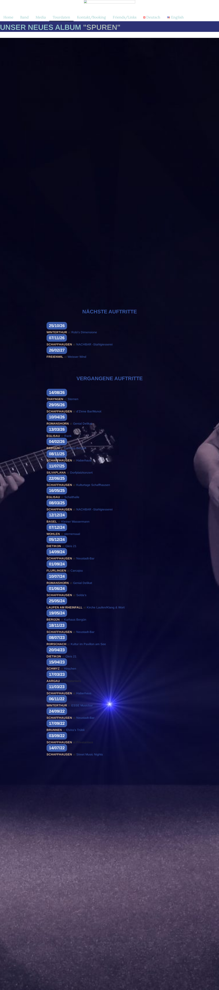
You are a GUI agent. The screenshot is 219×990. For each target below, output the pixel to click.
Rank (68, 436)
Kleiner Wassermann (75, 521)
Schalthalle (71, 497)
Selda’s (81, 595)
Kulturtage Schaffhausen (93, 485)
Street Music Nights (89, 754)
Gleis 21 (70, 546)
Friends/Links (125, 17)
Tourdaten (61, 17)
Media (41, 17)
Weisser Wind (77, 356)
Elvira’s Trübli (75, 730)
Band (24, 17)
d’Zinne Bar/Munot (88, 411)
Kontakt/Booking (91, 17)
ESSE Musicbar (82, 705)
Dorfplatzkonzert (81, 472)
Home (8, 17)
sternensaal (72, 534)
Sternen (73, 399)
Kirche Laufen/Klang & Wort (106, 607)
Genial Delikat (82, 423)
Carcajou (76, 570)
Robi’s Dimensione (84, 332)
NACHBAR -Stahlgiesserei (94, 344)
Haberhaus (83, 460)
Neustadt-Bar (85, 558)
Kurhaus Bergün (75, 448)
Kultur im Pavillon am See (88, 644)
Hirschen (70, 668)
